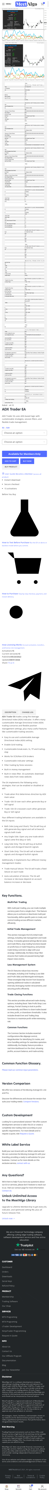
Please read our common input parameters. (20, 1070)
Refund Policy (8, 1285)
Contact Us (7, 1351)
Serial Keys (7, 1281)
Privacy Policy (8, 1476)
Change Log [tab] (27, 712)
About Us (6, 1346)
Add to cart (10, 461)
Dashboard (7, 1267)
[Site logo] (26, 4)
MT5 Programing (9, 1317)
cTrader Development (12, 1326)
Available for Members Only (24, 453)
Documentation (9, 1360)
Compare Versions (31, 1102)
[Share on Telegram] (24, 708)
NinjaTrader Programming (14, 1331)
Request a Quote (27, 1134)
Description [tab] (10, 712)
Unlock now (8, 1218)
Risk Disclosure (18, 1476)
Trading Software (10, 1301)
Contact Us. (7, 1191)
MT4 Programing (9, 1321)
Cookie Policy (42, 1476)
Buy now (27, 461)
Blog (4, 1365)
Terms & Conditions (30, 1476)
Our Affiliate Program (11, 1356)
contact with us (23, 1163)
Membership (8, 1296)
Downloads (7, 1276)
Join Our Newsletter (11, 1370)
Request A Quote (9, 1335)
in (13, 662)
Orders (5, 1271)
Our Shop (6, 1306)
